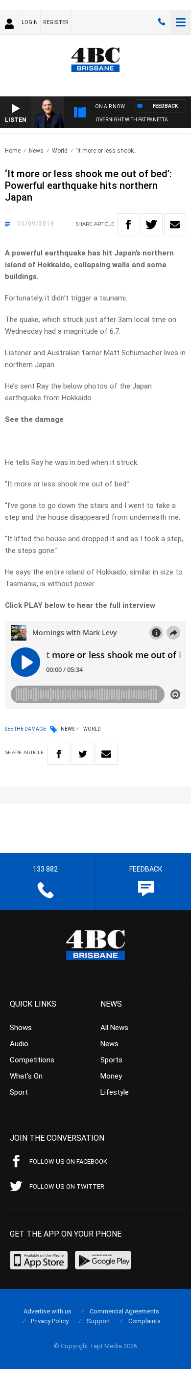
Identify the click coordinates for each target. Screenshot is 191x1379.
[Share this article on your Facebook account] (128, 224)
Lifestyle (114, 1092)
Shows (21, 1027)
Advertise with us (48, 1311)
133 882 (161, 22)
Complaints (144, 1321)
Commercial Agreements (124, 1311)
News (36, 150)
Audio (19, 1043)
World (60, 150)
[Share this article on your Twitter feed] (152, 224)
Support (98, 1321)
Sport (19, 1092)
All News (114, 1027)
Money (111, 1076)
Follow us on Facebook (68, 1161)
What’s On (26, 1076)
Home (13, 150)
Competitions (32, 1060)
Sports (111, 1060)
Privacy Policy (50, 1321)
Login (30, 22)
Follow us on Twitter (66, 1186)
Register (56, 22)
